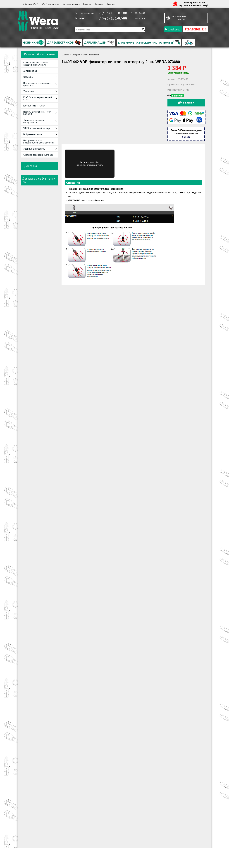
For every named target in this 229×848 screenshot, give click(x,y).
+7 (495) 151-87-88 (112, 12)
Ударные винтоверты (34, 148)
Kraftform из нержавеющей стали (37, 98)
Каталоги (87, 3)
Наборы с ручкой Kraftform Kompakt (37, 112)
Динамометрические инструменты (34, 121)
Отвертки (28, 76)
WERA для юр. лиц (50, 3)
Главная (65, 54)
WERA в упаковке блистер (36, 128)
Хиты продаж (30, 70)
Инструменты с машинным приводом (36, 84)
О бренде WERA (30, 3)
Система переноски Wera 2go (38, 154)
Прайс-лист (174, 28)
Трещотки (28, 91)
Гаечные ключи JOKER (34, 105)
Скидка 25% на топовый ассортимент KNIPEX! (35, 63)
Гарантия (111, 3)
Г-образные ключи (32, 134)
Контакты (99, 3)
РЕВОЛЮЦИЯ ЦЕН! (195, 28)
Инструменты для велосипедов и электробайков (39, 141)
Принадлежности (91, 54)
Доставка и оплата (71, 3)
